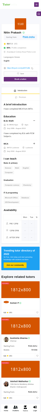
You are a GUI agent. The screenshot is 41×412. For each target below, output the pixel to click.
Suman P (14, 303)
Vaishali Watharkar (19, 381)
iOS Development (12, 202)
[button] (34, 120)
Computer (9, 172)
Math (17, 168)
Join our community (15, 265)
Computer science (12, 185)
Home (6, 410)
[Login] (35, 407)
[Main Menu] (36, 4)
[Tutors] (25, 407)
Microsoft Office (11, 198)
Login (35, 410)
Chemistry (27, 185)
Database (25, 198)
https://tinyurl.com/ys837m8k (18, 68)
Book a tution (20, 79)
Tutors (25, 411)
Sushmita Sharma (18, 338)
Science (8, 168)
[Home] (6, 407)
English (26, 168)
